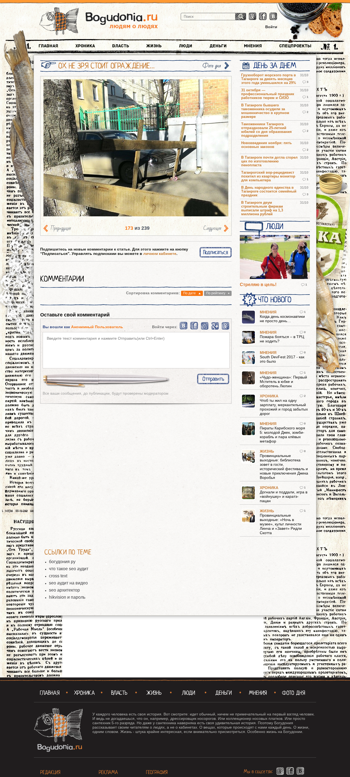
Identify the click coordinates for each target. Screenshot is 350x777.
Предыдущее (61, 228)
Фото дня (212, 66)
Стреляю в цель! (258, 285)
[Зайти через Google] (215, 328)
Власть (120, 46)
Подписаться (215, 252)
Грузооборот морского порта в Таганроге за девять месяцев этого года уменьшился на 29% (268, 79)
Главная (48, 46)
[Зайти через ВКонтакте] (184, 328)
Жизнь (154, 46)
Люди (185, 46)
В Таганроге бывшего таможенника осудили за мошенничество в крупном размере (265, 111)
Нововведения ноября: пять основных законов (266, 145)
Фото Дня (293, 692)
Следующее (212, 228)
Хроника (85, 46)
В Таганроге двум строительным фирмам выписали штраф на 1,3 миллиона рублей (262, 208)
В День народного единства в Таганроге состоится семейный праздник (268, 191)
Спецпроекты (295, 46)
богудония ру (62, 561)
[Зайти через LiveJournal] (204, 328)
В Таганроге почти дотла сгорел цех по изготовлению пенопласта (269, 161)
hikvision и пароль (67, 597)
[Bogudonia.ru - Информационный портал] (98, 21)
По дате (189, 293)
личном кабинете (159, 253)
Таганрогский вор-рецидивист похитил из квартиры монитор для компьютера (268, 176)
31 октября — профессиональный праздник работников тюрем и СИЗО (267, 94)
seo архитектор (64, 590)
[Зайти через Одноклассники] (225, 328)
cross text (58, 576)
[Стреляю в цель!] (275, 257)
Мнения (253, 46)
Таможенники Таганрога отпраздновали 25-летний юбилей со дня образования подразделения (266, 130)
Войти (271, 27)
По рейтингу (215, 293)
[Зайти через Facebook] (194, 328)
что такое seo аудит (68, 568)
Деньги (218, 46)
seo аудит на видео (68, 583)
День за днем (274, 65)
